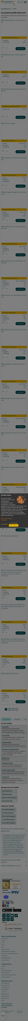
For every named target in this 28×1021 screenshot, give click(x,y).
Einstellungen (4, 524)
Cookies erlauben (13, 525)
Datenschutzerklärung (6, 518)
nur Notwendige (13, 523)
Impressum (4, 520)
